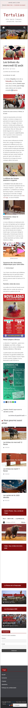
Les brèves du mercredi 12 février (12, 443)
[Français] (9, 705)
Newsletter (4, 684)
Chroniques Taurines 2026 (9, 620)
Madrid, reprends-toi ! (9, 623)
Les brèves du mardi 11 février (11, 470)
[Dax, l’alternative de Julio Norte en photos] (14, 591)
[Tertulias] (3, 27)
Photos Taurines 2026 (18, 595)
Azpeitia (15, 90)
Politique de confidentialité (9, 687)
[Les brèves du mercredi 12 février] (14, 428)
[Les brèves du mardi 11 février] (14, 454)
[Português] (11, 705)
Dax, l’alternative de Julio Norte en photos (13, 598)
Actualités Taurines (8, 58)
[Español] (12, 705)
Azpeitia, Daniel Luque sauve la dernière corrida (13, 411)
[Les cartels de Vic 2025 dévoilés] (14, 481)
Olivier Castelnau (14, 625)
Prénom (4, 638)
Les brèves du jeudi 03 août (16, 415)
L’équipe (4, 681)
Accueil (3, 674)
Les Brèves (16, 58)
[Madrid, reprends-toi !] (14, 615)
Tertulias (14, 15)
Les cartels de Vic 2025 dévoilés (11, 496)
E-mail (3, 644)
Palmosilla (9, 81)
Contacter (4, 678)
